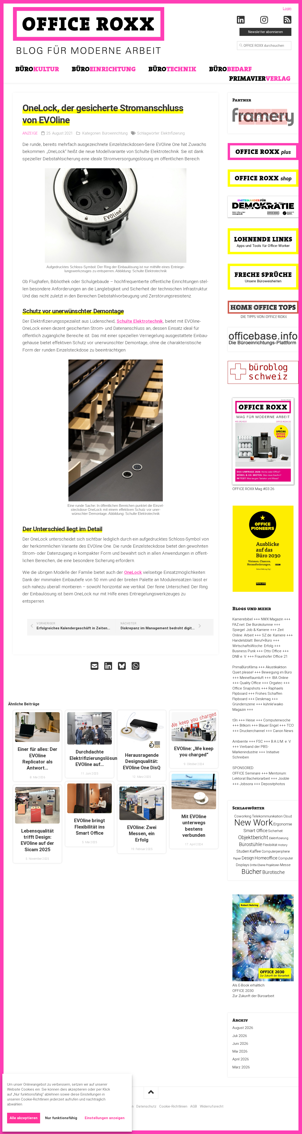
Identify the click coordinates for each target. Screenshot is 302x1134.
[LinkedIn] (240, 20)
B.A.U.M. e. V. (281, 741)
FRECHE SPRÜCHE (263, 274)
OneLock (133, 572)
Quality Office (250, 683)
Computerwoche (276, 720)
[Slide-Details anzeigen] (263, 117)
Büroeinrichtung (115, 133)
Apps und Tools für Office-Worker (263, 246)
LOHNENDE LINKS (263, 239)
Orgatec (275, 683)
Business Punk (244, 651)
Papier (237, 858)
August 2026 (242, 1028)
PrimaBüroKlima (244, 667)
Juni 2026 (240, 1043)
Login (287, 8)
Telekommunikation (267, 816)
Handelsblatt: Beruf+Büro (252, 640)
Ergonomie (282, 824)
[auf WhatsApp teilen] (136, 666)
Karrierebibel (242, 619)
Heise (250, 720)
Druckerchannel (252, 731)
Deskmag (263, 699)
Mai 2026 (239, 1051)
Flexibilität (270, 845)
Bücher (252, 872)
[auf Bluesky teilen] (122, 666)
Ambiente (240, 741)
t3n (235, 720)
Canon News (283, 731)
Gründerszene (243, 704)
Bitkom (245, 725)
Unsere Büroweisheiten (263, 281)
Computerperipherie (276, 851)
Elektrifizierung (173, 133)
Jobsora (246, 784)
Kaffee (255, 851)
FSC (259, 741)
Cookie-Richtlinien (173, 1106)
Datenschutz (146, 1106)
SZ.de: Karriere (273, 635)
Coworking (242, 816)
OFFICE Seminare (246, 773)
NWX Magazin (272, 619)
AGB (193, 1106)
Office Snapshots (246, 688)
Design (248, 858)
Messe (285, 865)
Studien (242, 851)
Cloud (287, 816)
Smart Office (255, 830)
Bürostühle (250, 844)
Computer (285, 858)
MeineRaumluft (252, 678)
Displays (242, 865)
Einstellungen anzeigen (105, 1118)
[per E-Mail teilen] (95, 666)
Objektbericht (253, 837)
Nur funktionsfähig (61, 1118)
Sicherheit (275, 831)
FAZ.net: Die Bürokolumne (252, 624)
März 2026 (241, 1067)
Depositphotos (273, 784)
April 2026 (240, 1059)
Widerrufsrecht (211, 1106)
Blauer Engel (268, 725)
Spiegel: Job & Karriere (250, 630)
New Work (253, 823)
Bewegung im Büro (277, 672)
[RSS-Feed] (287, 20)
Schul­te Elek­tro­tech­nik (140, 321)
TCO (290, 725)
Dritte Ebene (257, 865)
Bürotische (273, 872)
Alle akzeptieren (24, 1118)
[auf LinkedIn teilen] (109, 666)
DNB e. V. (239, 656)
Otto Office (272, 651)
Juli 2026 (239, 1036)
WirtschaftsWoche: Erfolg (252, 646)
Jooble (283, 778)
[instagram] (264, 20)
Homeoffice (266, 858)
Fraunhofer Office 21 (271, 656)
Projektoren (272, 865)
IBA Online (280, 678)
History (282, 845)
